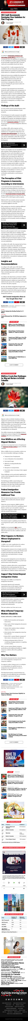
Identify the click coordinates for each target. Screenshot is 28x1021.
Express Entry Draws (9, 1006)
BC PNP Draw (3, 960)
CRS (24, 969)
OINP (5, 980)
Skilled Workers (11, 688)
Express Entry (5, 970)
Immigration (5, 307)
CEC (18, 969)
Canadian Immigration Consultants (10, 1010)
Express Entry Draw (14, 970)
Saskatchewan (15, 981)
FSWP (22, 972)
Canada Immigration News (16, 683)
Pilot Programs (12, 307)
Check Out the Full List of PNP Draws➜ (11, 842)
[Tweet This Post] (11, 47)
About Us (4, 1012)
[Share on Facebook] (5, 47)
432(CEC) (4, 924)
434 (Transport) (5, 920)
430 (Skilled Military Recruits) (6, 929)
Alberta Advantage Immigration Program (11, 959)
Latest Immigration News (19, 977)
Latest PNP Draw (11, 978)
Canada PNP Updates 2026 (19, 1006)
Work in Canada (5, 984)
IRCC (11, 977)
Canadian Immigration (7, 684)
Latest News (3, 978)
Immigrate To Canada (20, 1004)
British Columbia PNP (19, 960)
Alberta (2, 959)
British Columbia (10, 830)
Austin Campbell (9, 23)
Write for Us (10, 1012)
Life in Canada (20, 1008)
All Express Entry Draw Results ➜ (9, 932)
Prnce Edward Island (10, 839)
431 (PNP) (4, 926)
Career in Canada (22, 1010)
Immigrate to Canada (20, 305)
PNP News (24, 980)
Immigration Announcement (11, 1008)
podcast (3, 981)
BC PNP (21, 959)
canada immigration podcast (7, 965)
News (2, 980)
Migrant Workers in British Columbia (11, 687)
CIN (14, 684)
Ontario (8, 980)
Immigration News (17, 976)
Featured (12, 305)
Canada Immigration (8, 961)
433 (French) (5, 922)
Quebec (7, 981)
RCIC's (10, 981)
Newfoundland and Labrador (10, 827)
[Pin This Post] (16, 47)
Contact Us (24, 1012)
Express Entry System (6, 972)
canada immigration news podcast (9, 964)
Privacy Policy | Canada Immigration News (14, 1013)
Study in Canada (19, 983)
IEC (24, 972)
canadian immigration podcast (8, 969)
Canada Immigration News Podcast (19, 1003)
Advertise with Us (17, 1012)
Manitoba (8, 833)
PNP (21, 687)
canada (2, 961)
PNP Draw (4, 688)
